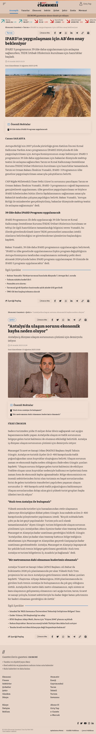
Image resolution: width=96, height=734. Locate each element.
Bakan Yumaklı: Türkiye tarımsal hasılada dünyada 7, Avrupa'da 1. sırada (41, 276)
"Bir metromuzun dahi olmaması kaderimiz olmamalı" (37, 414)
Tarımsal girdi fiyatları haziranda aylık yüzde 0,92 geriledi (35, 288)
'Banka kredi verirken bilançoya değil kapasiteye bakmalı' (38, 627)
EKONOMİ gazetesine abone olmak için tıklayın (48, 16)
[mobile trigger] (5, 4)
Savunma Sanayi (35, 648)
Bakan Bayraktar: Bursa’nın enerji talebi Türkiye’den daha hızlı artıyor (43, 623)
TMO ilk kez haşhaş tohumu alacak (23, 292)
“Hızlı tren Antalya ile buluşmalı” (27, 410)
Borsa (8, 20)
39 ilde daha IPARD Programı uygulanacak (28, 129)
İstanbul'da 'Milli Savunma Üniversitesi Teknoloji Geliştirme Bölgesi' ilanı (45, 611)
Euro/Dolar (59, 20)
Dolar (25, 20)
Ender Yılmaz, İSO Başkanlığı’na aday (27, 615)
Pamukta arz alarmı (16, 284)
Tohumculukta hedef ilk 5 (19, 280)
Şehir (28, 312)
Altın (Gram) (76, 20)
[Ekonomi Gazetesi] (48, 4)
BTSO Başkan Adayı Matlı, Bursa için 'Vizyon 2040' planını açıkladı (41, 619)
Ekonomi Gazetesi (13, 27)
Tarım (26, 27)
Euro (41, 20)
